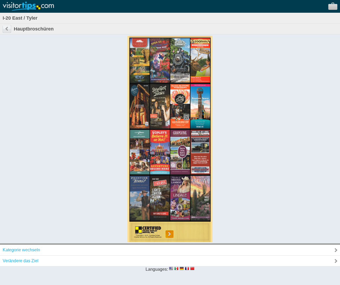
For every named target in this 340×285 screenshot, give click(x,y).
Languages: (157, 269)
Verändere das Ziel (21, 260)
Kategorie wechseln (21, 250)
